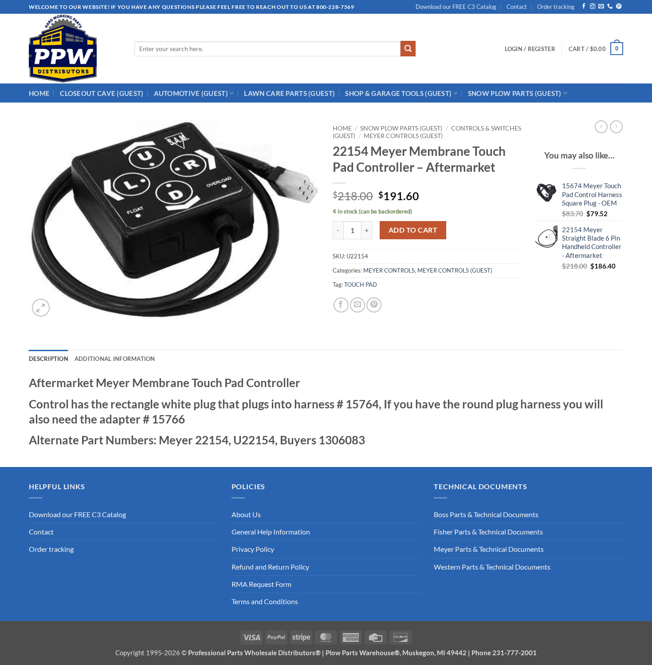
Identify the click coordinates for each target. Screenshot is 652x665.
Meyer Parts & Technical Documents (489, 549)
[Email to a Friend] (357, 305)
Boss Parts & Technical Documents (486, 514)
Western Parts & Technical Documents (492, 566)
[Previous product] (616, 126)
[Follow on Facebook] (583, 7)
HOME (39, 93)
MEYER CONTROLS (389, 270)
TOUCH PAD (360, 284)
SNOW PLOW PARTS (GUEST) (515, 93)
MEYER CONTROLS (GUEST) (403, 135)
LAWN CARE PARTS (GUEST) (289, 93)
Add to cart (413, 230)
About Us (246, 514)
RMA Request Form (261, 584)
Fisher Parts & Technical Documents (488, 531)
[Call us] (610, 7)
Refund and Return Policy (270, 566)
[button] (530, 49)
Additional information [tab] (115, 358)
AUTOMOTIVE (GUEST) (191, 93)
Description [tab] (48, 358)
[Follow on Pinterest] (618, 7)
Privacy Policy (253, 549)
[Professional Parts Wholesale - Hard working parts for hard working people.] (75, 48)
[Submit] (408, 48)
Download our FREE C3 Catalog (456, 6)
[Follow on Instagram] (592, 7)
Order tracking (555, 6)
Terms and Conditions (265, 601)
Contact (517, 6)
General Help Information (271, 531)
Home (342, 128)
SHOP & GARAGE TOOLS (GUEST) (398, 93)
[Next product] (601, 126)
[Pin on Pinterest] (373, 305)
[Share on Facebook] (341, 305)
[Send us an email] (601, 7)
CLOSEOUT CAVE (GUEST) (101, 93)
